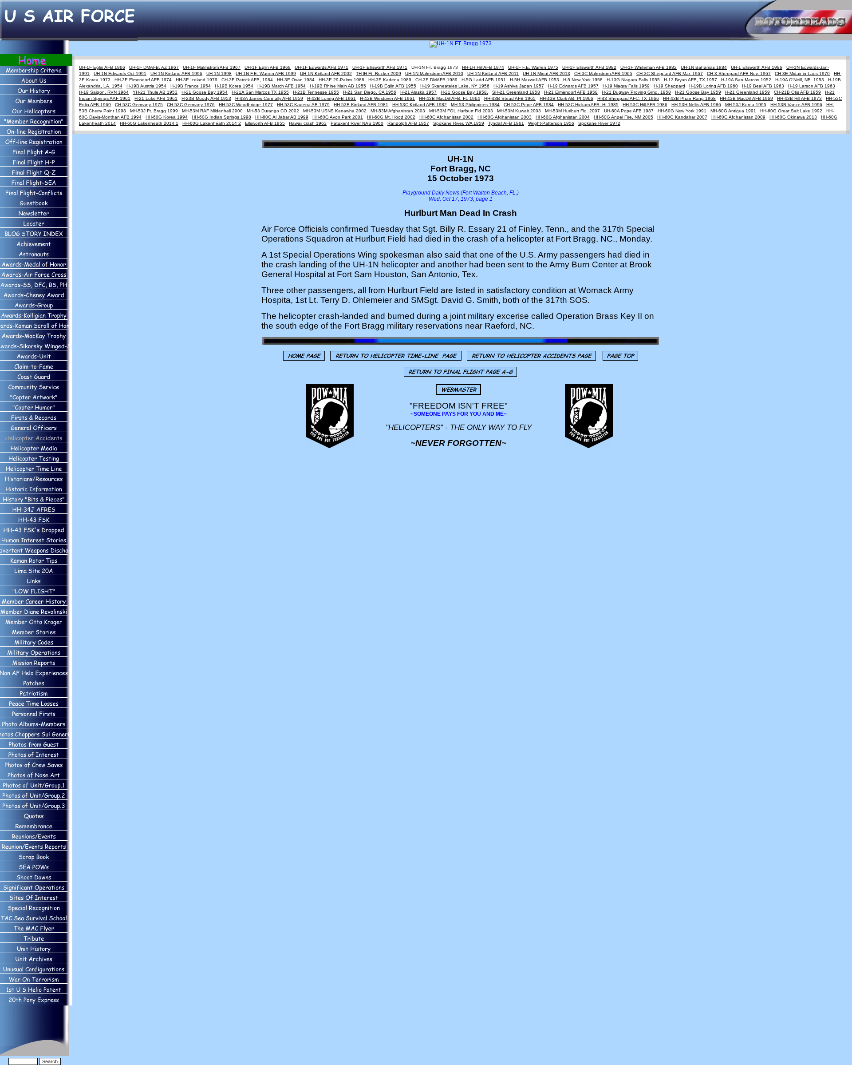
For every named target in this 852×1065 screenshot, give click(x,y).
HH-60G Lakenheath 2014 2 (211, 123)
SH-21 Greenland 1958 (516, 92)
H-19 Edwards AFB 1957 (573, 85)
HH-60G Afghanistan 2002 (446, 117)
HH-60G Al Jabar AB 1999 (281, 117)
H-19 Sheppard (669, 85)
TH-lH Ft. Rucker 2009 (378, 73)
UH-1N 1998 (219, 73)
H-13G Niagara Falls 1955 (633, 79)
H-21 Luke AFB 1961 (156, 98)
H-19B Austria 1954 (146, 85)
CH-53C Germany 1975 (139, 104)
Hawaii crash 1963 (308, 123)
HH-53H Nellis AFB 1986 (696, 104)
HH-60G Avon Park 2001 (337, 117)
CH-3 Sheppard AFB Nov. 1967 (739, 73)
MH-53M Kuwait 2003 (519, 110)
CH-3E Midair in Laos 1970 (802, 73)
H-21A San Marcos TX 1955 (260, 92)
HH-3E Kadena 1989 (389, 79)
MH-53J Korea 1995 (745, 104)
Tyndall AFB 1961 (506, 123)
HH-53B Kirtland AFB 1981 (361, 104)
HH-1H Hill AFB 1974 (483, 67)
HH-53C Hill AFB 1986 (645, 104)
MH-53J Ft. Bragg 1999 (154, 110)
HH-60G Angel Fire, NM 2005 (623, 117)
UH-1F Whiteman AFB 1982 (648, 67)
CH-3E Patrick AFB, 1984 (247, 79)
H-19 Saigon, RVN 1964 (104, 92)
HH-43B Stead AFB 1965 (510, 98)
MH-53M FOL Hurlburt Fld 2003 (461, 110)
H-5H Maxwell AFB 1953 (534, 79)
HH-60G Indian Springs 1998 (221, 117)
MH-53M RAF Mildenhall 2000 (212, 110)
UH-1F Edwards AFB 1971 (321, 67)
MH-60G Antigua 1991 (733, 110)
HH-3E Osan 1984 (296, 79)
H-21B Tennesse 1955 (316, 92)
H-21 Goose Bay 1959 (698, 92)
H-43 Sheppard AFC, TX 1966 (628, 98)
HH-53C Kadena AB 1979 (303, 104)
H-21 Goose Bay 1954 (204, 92)
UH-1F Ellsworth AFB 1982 (589, 67)
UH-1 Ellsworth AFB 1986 (756, 67)
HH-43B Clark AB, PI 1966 (566, 98)
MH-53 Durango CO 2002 (273, 110)
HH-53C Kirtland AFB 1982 (419, 104)
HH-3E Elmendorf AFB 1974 (143, 79)
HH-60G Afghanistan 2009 (738, 117)
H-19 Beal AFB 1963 (763, 85)
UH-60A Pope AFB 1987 (629, 110)
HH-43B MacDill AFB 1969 (746, 98)
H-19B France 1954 (190, 85)
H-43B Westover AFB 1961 (387, 98)
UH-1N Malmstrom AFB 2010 (434, 73)
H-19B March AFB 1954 (281, 85)
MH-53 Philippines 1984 (475, 104)
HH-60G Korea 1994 (167, 117)
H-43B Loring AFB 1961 (331, 98)
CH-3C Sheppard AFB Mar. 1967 (669, 73)
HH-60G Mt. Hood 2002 (391, 117)
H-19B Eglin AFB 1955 (393, 85)
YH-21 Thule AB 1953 (155, 92)
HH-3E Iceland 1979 (196, 79)
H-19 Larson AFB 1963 (811, 85)
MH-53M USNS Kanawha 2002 (335, 110)
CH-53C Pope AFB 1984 (529, 104)
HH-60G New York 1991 (682, 110)
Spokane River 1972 (599, 123)
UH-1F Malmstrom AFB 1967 (212, 67)
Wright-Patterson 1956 (551, 123)
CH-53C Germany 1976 (191, 104)
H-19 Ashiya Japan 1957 (518, 85)
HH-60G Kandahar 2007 (682, 117)
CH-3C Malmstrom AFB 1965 (603, 73)
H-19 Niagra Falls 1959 (626, 85)
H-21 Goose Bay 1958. (464, 92)
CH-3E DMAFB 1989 (436, 79)
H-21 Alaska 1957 (418, 92)
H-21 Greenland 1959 (747, 92)
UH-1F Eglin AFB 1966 (102, 67)
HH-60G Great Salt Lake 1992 (791, 110)
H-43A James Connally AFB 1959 (269, 98)
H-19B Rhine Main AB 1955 (338, 85)
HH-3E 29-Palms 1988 (341, 79)
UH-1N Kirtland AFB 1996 (176, 73)
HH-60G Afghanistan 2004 (563, 117)
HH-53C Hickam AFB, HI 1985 (588, 104)
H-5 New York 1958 (583, 79)
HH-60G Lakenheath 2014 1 (149, 123)
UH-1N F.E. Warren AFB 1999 (266, 73)
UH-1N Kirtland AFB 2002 (326, 73)
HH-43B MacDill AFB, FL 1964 (449, 98)
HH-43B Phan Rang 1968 (689, 98)
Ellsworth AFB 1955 (265, 123)
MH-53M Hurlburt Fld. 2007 (572, 110)
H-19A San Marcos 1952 (746, 79)
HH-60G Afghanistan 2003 (504, 117)
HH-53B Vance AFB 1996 (796, 104)
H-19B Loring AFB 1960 (713, 85)
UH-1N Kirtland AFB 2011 (493, 73)
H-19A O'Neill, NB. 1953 (799, 79)
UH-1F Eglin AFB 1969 (268, 67)
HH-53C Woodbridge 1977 (246, 104)
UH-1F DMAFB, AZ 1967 (154, 67)
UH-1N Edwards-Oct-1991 (120, 73)
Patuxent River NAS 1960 (357, 123)
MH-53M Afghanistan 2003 (398, 110)
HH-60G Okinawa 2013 (793, 117)
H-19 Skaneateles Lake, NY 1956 (454, 85)
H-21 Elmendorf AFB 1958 (571, 92)
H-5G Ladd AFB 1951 (484, 79)
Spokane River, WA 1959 (458, 123)
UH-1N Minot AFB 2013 (546, 73)
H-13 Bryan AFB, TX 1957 (690, 79)
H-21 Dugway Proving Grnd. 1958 (636, 92)
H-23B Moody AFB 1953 (206, 98)
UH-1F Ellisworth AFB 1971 (379, 67)
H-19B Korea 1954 (234, 85)
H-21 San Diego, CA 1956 (369, 92)
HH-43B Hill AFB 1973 (799, 98)
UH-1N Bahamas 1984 (704, 67)
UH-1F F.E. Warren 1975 (533, 67)
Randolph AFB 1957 (408, 123)
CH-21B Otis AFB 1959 (797, 92)
